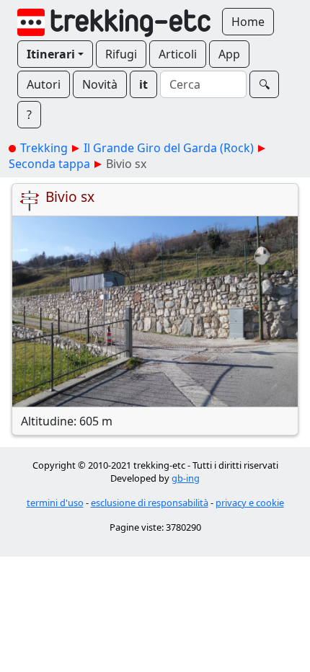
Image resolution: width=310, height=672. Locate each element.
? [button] (29, 115)
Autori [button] (44, 84)
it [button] (143, 84)
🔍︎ (264, 84)
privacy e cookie (250, 502)
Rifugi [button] (121, 54)
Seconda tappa (49, 164)
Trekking (44, 148)
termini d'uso (55, 502)
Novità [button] (100, 84)
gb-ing (186, 478)
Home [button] (248, 22)
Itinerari (51, 54)
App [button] (229, 54)
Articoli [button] (178, 54)
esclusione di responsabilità (149, 502)
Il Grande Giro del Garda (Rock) (169, 148)
